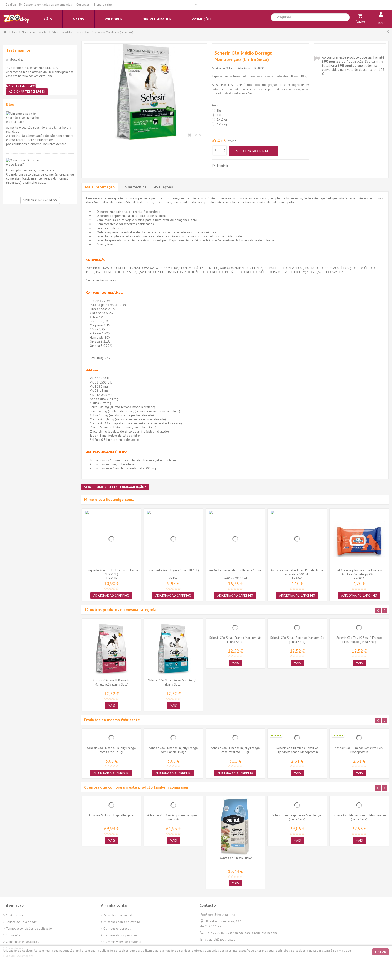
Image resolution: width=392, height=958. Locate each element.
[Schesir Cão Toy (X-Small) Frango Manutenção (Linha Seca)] (359, 627)
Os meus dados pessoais (120, 935)
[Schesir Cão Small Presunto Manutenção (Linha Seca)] (111, 649)
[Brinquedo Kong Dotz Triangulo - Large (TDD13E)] (111, 539)
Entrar (381, 23)
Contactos (83, 4)
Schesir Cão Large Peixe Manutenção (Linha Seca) (297, 817)
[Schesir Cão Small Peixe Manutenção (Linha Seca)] (173, 649)
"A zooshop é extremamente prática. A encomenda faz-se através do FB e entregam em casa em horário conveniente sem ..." (39, 72)
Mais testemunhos (21, 86)
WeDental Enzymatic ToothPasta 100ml (235, 570)
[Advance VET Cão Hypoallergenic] (111, 805)
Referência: (244, 68)
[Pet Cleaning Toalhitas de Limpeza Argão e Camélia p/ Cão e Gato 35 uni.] (359, 539)
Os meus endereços (117, 928)
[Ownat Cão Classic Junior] (235, 826)
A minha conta (114, 905)
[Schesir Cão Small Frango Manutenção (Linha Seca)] (235, 627)
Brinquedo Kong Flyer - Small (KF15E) (173, 570)
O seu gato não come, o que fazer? (30, 170)
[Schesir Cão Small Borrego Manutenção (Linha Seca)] (297, 627)
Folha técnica (134, 187)
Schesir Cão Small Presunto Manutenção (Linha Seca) (111, 682)
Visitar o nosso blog (40, 200)
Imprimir (222, 165)
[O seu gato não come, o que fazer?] (40, 162)
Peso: (216, 105)
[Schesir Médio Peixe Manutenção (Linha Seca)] (145, 92)
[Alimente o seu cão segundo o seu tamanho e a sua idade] (40, 117)
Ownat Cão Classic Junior (235, 858)
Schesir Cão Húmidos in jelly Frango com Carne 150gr (111, 750)
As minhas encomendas (119, 915)
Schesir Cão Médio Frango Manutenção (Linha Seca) (359, 817)
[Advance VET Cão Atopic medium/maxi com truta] (173, 805)
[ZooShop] (16, 19)
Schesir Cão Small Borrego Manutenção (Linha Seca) (297, 640)
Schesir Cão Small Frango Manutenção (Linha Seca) (235, 640)
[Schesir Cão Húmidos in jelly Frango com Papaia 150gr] (173, 738)
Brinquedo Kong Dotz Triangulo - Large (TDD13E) (111, 572)
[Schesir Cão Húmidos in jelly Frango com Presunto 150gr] (235, 738)
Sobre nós (13, 935)
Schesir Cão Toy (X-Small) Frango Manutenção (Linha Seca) (359, 640)
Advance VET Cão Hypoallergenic (111, 815)
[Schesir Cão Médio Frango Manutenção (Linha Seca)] (359, 805)
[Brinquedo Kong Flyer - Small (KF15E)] (173, 539)
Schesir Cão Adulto (62, 32)
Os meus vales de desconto (122, 942)
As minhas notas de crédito (121, 922)
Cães (14, 32)
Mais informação (100, 187)
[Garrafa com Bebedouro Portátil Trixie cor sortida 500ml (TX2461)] (297, 539)
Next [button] (384, 610)
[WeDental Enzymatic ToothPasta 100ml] (235, 539)
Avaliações (163, 187)
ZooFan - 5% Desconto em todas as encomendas (39, 4)
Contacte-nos (15, 915)
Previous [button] (378, 610)
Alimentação (28, 32)
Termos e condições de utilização (29, 928)
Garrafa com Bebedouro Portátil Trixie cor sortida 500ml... (297, 572)
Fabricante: (218, 68)
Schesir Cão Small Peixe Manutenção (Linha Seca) (173, 682)
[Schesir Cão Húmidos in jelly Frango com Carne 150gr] (111, 738)
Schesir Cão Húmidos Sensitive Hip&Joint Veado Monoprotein (297, 750)
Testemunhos (18, 50)
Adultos (43, 32)
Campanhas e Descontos (22, 942)
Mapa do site (103, 4)
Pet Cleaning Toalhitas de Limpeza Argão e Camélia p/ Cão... (359, 572)
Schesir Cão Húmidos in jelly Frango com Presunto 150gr (235, 750)
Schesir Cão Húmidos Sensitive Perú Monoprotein (359, 750)
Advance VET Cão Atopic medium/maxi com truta (173, 817)
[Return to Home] (4, 32)
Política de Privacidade (21, 922)
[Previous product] (388, 31)
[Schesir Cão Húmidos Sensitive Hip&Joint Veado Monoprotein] (297, 738)
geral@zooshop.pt (222, 939)
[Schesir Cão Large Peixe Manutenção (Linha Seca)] (297, 805)
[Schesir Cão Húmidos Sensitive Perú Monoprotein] (359, 738)
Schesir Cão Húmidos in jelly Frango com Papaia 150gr (173, 750)
